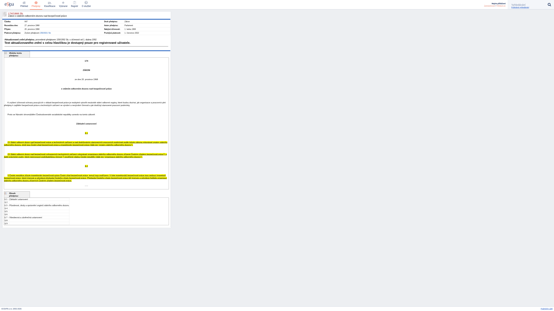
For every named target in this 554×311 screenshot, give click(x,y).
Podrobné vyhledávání (520, 7)
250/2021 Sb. (45, 33)
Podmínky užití (547, 309)
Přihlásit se (501, 6)
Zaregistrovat (489, 6)
